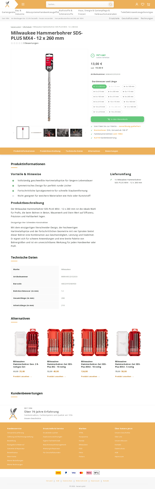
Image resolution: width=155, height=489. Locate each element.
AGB (116, 452)
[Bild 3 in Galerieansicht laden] (49, 133)
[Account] (137, 4)
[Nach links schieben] (13, 132)
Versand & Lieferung (15, 433)
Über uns (118, 437)
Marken (82, 428)
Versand (49, 481)
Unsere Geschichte (32, 418)
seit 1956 (117, 134)
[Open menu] (23, 4)
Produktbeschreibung (50, 151)
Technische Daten (74, 151)
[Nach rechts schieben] (85, 132)
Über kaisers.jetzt (124, 428)
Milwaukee (83, 445)
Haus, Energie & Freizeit (86, 12)
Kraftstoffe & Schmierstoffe (66, 12)
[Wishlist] (142, 4)
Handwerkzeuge (47, 12)
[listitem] (99, 86)
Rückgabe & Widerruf (15, 445)
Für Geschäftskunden (51, 452)
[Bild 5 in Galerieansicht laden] (76, 133)
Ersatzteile (114, 18)
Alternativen (94, 151)
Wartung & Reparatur (51, 448)
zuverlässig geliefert (130, 126)
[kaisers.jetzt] (7, 4)
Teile (123, 12)
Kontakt (118, 445)
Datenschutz (120, 448)
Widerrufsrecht (81, 481)
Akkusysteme (32, 12)
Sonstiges (148, 12)
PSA (57, 12)
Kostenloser (100, 130)
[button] (17, 43)
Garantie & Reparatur (16, 448)
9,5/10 (97, 138)
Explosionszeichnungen (52, 437)
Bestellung (11, 441)
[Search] (110, 4)
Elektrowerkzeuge (134, 12)
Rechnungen (147, 18)
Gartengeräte (8, 12)
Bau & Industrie (19, 12)
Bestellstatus (12, 452)
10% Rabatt (27, 27)
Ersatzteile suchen (50, 433)
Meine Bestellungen (15, 460)
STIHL (81, 433)
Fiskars (82, 456)
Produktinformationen (24, 151)
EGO (80, 448)
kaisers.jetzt (16, 27)
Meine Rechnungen (15, 464)
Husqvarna (83, 437)
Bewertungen (111, 151)
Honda (81, 441)
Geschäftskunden (130, 18)
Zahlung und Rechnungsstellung (20, 437)
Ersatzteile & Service (53, 428)
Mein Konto (11, 456)
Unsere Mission (121, 441)
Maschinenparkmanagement (54, 445)
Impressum (119, 456)
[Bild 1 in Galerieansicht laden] (23, 133)
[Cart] (148, 4)
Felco (81, 452)
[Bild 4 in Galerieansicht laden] (63, 133)
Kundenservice (14, 428)
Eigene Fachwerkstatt (51, 441)
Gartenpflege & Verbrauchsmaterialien (106, 12)
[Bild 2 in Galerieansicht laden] (36, 133)
